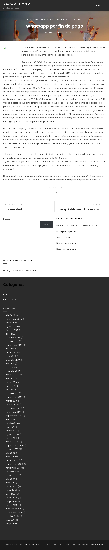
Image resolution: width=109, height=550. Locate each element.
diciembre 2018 (13, 359)
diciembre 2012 (13, 408)
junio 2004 (11, 519)
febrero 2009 (12, 460)
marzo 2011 (11, 430)
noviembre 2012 (13, 412)
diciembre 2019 (13, 337)
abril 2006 (10, 493)
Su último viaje (63, 237)
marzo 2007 (11, 486)
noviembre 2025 (14, 319)
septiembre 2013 (14, 397)
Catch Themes (97, 545)
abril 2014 (10, 389)
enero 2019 (11, 356)
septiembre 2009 (14, 445)
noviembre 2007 (14, 467)
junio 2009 (11, 456)
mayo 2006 (11, 490)
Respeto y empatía (66, 248)
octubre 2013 (12, 393)
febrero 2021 (12, 330)
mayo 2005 (11, 501)
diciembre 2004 (13, 508)
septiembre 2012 (14, 415)
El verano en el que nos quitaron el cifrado (77, 225)
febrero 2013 (12, 404)
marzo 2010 (11, 438)
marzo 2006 (11, 497)
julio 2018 (10, 363)
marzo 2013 (11, 400)
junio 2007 (11, 482)
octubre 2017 (12, 374)
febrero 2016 (12, 386)
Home (29, 19)
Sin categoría (43, 19)
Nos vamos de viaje (66, 243)
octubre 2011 (12, 423)
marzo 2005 (11, 505)
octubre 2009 (12, 441)
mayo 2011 (11, 426)
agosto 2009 (12, 449)
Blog (54, 193)
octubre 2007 (12, 471)
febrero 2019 (12, 352)
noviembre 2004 (14, 512)
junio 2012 (10, 419)
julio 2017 (10, 378)
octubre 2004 (12, 516)
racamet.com (16, 4)
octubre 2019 (12, 341)
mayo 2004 (11, 523)
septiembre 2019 (14, 345)
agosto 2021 (12, 326)
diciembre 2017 (13, 371)
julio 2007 (10, 479)
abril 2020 (10, 333)
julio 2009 (10, 453)
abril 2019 (10, 348)
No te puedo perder (66, 231)
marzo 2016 (11, 382)
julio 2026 (10, 315)
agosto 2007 (12, 475)
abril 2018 (10, 367)
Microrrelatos (9, 299)
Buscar (6, 218)
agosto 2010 (12, 434)
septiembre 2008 (14, 464)
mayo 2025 (11, 322)
